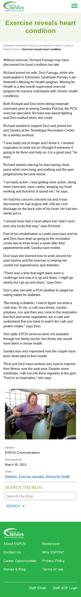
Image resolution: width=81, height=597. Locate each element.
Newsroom (51, 544)
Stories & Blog (14, 569)
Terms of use (52, 569)
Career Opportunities (19, 561)
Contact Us (12, 552)
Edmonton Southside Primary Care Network (13, 6)
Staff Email (37, 588)
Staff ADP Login (65, 588)
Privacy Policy (53, 561)
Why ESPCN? (53, 552)
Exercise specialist (31, 476)
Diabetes (11, 476)
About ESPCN (14, 544)
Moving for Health (58, 476)
